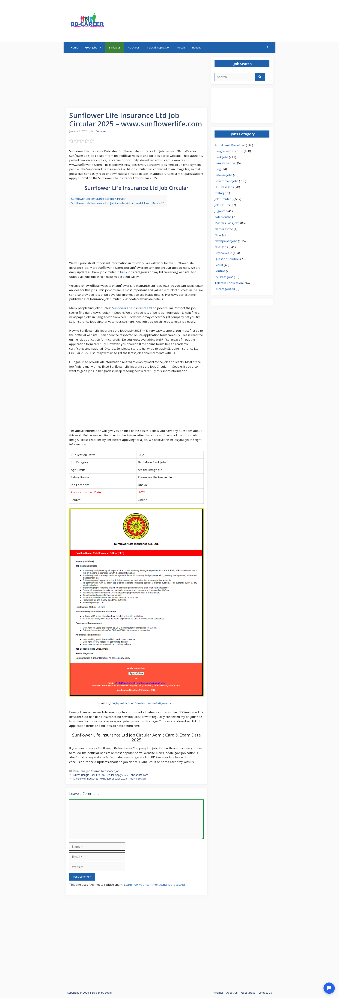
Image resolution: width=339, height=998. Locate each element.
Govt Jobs (91, 47)
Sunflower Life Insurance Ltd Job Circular (98, 199)
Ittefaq (219, 193)
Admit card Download (230, 145)
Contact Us (265, 992)
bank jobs (127, 272)
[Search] (260, 77)
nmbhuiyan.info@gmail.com (156, 703)
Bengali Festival (225, 163)
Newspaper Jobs (111, 771)
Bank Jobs (115, 47)
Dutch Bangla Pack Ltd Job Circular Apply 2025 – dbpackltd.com (110, 775)
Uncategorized (225, 289)
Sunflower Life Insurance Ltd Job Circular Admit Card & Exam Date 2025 (118, 203)
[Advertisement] (136, 81)
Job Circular (93, 771)
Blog (218, 169)
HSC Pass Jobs (224, 187)
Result (181, 47)
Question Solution (227, 259)
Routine (196, 47)
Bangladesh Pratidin (229, 151)
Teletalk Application (158, 47)
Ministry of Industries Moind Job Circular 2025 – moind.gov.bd (109, 778)
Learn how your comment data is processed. (155, 885)
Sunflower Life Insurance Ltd (132, 308)
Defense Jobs (223, 175)
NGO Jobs (134, 47)
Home (74, 47)
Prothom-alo (223, 253)
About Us (232, 992)
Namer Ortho (224, 229)
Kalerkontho (223, 217)
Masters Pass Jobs (227, 223)
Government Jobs (226, 181)
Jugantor (221, 211)
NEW (218, 235)
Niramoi (218, 992)
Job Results (222, 205)
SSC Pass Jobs (224, 277)
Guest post (248, 992)
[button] (267, 47)
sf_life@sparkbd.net (120, 703)
